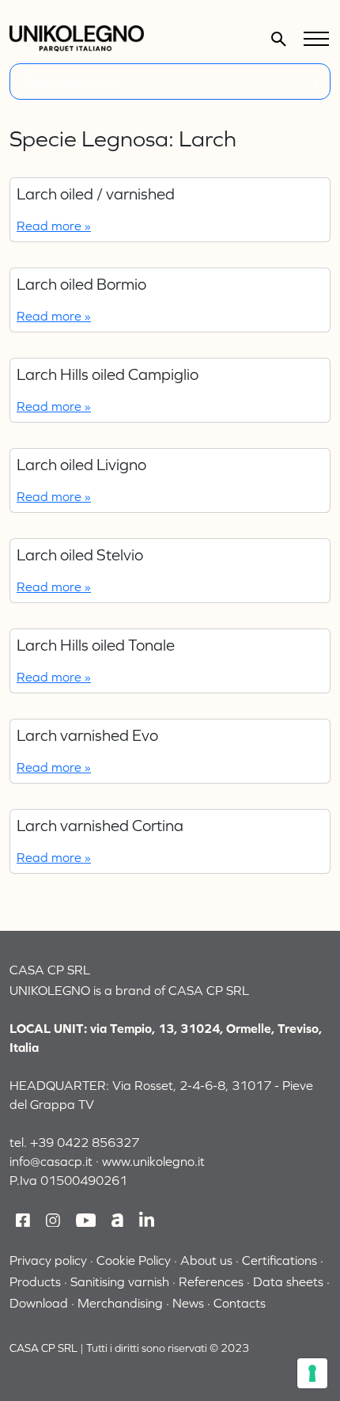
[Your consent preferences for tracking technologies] (312, 1373)
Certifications (279, 1260)
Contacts (239, 1303)
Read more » (54, 225)
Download (38, 1303)
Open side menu (68, 81)
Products (35, 1281)
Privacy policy (48, 1260)
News (188, 1303)
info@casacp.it (51, 1161)
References (211, 1281)
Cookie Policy (133, 1260)
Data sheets (288, 1281)
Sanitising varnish (119, 1281)
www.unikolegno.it (153, 1161)
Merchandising (120, 1303)
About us (206, 1260)
